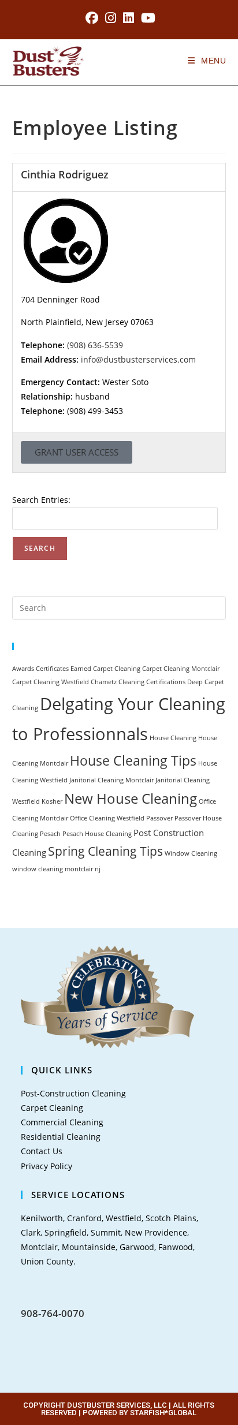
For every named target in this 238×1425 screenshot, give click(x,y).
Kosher (52, 801)
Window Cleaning (191, 853)
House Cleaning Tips (133, 761)
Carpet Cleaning (116, 669)
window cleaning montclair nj (56, 869)
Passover (159, 818)
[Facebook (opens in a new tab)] (92, 18)
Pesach (50, 834)
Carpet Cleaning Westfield (50, 682)
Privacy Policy (46, 1166)
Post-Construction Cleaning (73, 1093)
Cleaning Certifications (151, 682)
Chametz (104, 682)
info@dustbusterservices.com (138, 359)
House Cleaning (173, 738)
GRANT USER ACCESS (76, 452)
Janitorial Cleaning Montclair (111, 780)
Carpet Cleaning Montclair (181, 669)
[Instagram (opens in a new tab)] (111, 18)
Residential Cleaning (61, 1136)
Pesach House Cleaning (97, 834)
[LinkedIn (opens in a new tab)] (128, 18)
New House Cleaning (130, 798)
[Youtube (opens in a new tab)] (146, 18)
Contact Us (41, 1151)
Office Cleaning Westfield (107, 818)
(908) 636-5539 (95, 345)
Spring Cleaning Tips (105, 850)
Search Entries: (41, 499)
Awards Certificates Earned (51, 669)
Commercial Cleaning (62, 1122)
